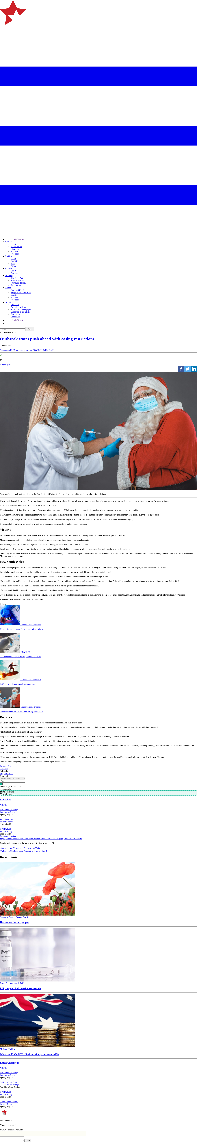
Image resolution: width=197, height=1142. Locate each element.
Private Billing (6, 831)
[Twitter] (187, 369)
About (8, 302)
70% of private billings (9, 1085)
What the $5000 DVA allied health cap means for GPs (29, 1054)
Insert (27, 1141)
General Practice (23, 917)
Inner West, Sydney (8, 812)
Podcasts (14, 251)
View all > (4, 805)
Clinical (8, 242)
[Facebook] (181, 369)
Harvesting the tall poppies (14, 922)
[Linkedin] (194, 369)
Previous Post (6, 766)
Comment (15, 273)
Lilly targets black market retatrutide (20, 988)
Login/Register (18, 239)
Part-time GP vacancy (9, 809)
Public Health (16, 246)
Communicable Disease (10, 350)
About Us (15, 304)
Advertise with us (18, 307)
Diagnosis (15, 249)
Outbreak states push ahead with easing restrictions (47, 338)
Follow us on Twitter (31, 838)
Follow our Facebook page (51, 838)
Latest (13, 244)
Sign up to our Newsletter (11, 838)
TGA (13, 263)
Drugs (3, 983)
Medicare (4, 1049)
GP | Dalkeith (5, 829)
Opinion (8, 268)
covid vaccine (27, 350)
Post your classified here (10, 836)
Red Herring (16, 285)
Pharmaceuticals (13, 983)
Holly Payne (5, 364)
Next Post (4, 769)
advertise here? (6, 822)
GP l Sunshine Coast (8, 1082)
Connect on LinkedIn (73, 838)
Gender (12, 917)
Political (8, 256)
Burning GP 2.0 (17, 290)
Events (8, 288)
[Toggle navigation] (3, 36)
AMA (13, 266)
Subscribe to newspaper (21, 309)
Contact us (15, 317)
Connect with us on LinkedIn (36, 851)
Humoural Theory (18, 283)
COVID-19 (38, 350)
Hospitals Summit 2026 (21, 292)
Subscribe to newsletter (20, 312)
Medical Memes (17, 280)
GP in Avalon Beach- (9, 1101)
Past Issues (15, 314)
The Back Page (17, 278)
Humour (8, 275)
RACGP (14, 261)
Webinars (15, 254)
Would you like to (7, 819)
